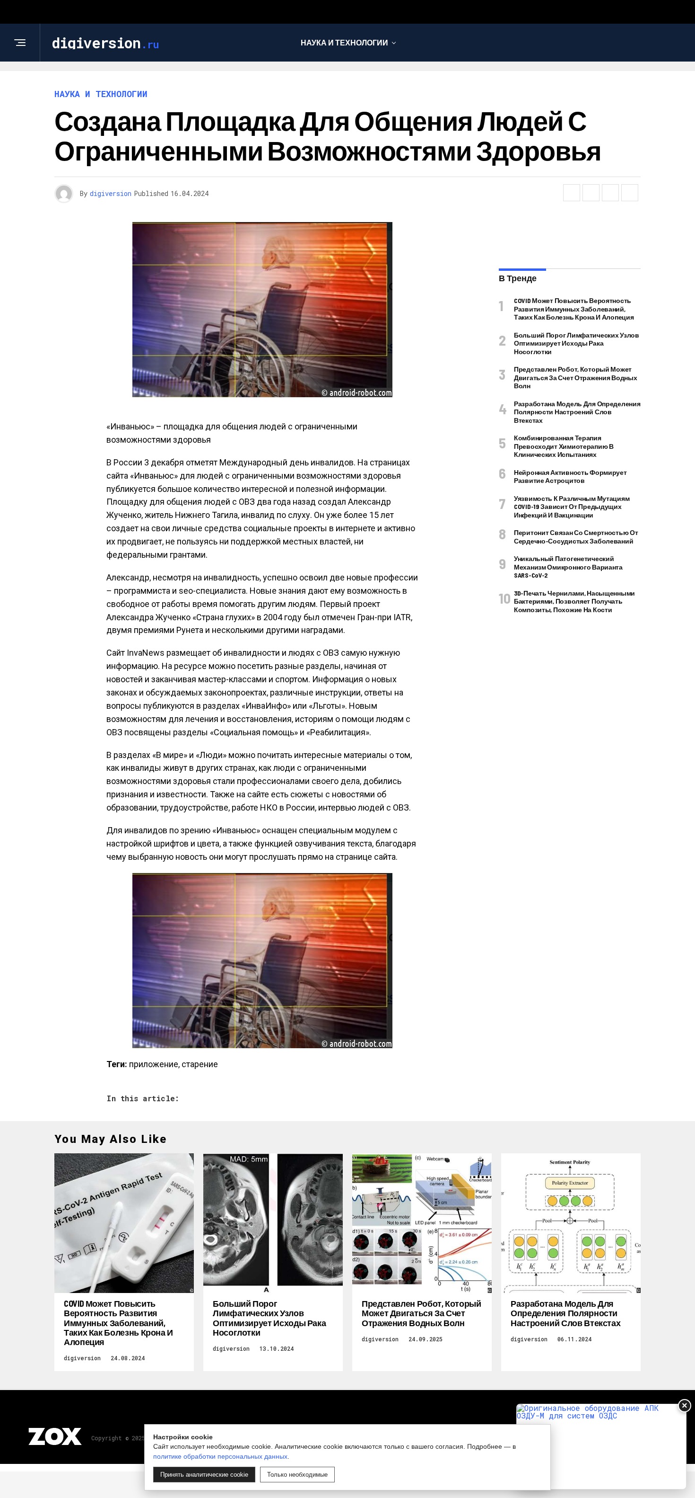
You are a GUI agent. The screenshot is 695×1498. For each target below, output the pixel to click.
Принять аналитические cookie (204, 1474)
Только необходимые (297, 1474)
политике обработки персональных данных (220, 1456)
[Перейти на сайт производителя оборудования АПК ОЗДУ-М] (601, 1446)
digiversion (110, 193)
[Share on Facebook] (571, 192)
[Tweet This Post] (590, 192)
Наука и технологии (344, 42)
